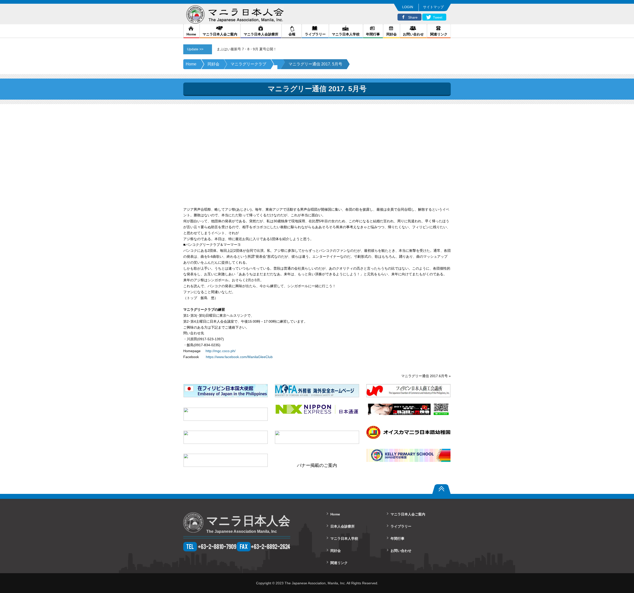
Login (407, 7)
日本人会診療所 (342, 526)
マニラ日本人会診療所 (261, 34)
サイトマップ (433, 7)
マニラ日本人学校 (346, 34)
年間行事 (373, 34)
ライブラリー (315, 34)
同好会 (391, 34)
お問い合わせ (413, 34)
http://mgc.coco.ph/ (221, 351)
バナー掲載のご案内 (317, 465)
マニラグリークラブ (248, 64)
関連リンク (439, 34)
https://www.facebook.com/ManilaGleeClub (239, 357)
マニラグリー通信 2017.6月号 (424, 376)
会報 (291, 34)
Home (191, 34)
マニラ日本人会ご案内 (220, 34)
